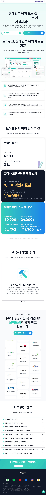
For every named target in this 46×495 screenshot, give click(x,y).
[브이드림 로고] (3, 1)
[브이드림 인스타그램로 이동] (32, 480)
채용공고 (37, 1)
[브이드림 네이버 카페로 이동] (13, 480)
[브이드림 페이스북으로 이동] (26, 480)
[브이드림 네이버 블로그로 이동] (7, 480)
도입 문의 (41, 1)
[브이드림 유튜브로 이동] (20, 480)
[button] (23, 419)
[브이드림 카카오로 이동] (38, 480)
